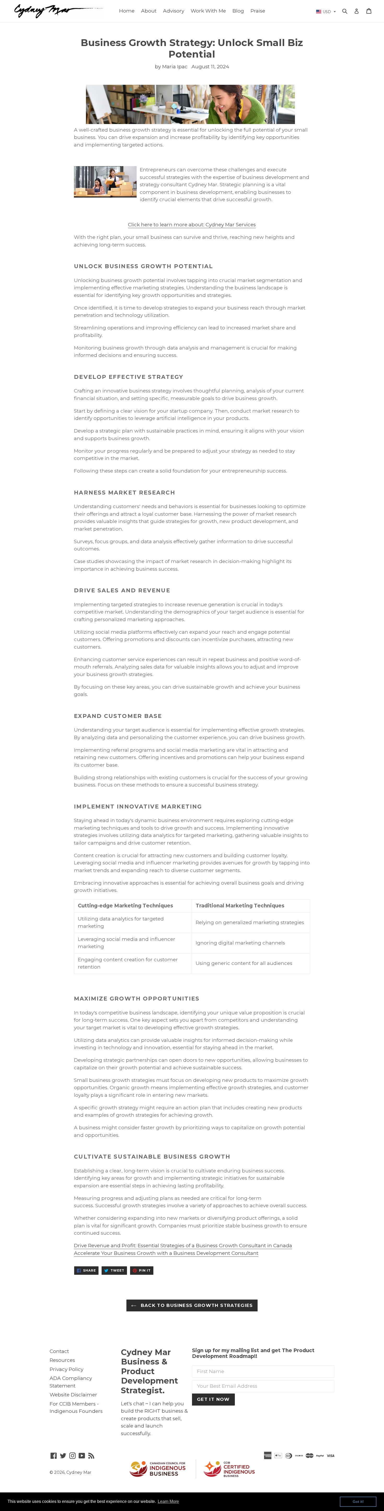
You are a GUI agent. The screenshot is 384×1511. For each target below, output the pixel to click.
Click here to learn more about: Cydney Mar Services (192, 225)
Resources (62, 1360)
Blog (238, 11)
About (148, 11)
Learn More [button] (168, 1501)
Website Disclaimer (73, 1395)
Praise (258, 11)
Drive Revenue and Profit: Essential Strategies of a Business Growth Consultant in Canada (183, 1246)
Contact (59, 1351)
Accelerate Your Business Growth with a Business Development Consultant (166, 1253)
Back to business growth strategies (196, 1305)
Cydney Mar (78, 1472)
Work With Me (208, 11)
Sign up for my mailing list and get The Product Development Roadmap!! (253, 1354)
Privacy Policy (66, 1369)
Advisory (173, 11)
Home (127, 11)
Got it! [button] (358, 1501)
